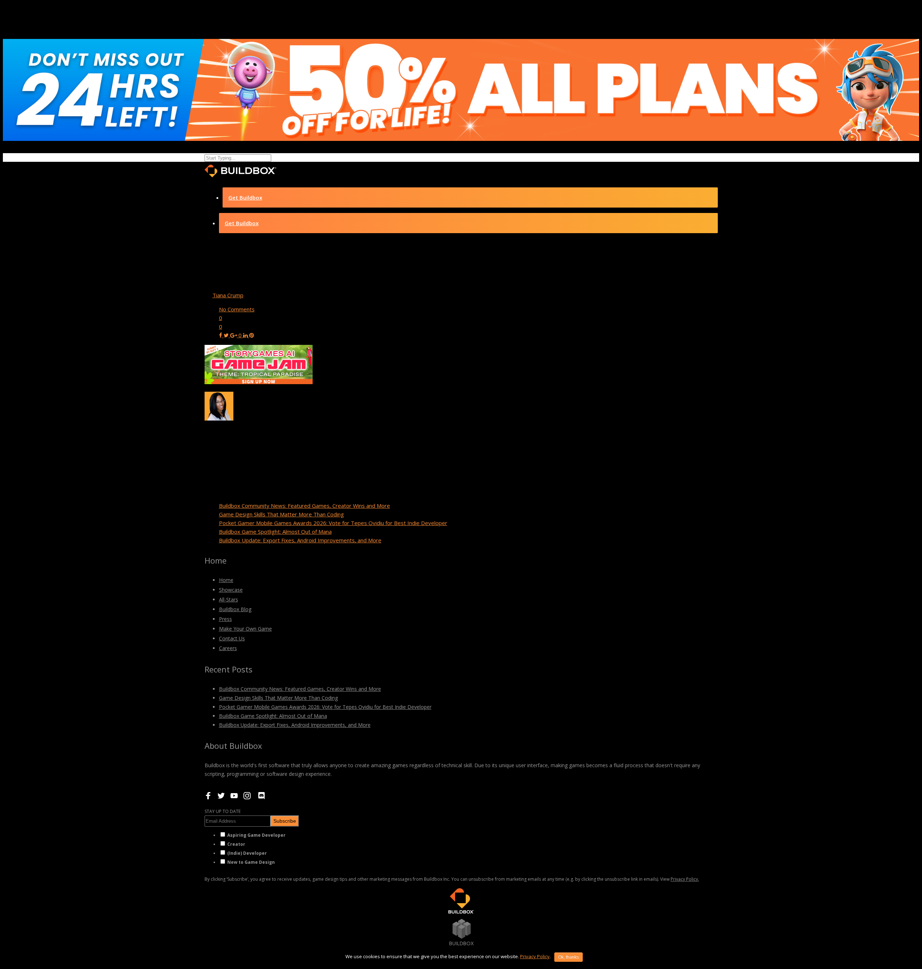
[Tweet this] (227, 335)
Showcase (231, 589)
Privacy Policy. (685, 879)
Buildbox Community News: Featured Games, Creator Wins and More (304, 505)
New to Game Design (251, 862)
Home (226, 580)
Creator (236, 844)
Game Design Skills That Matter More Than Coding (281, 514)
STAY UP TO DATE (223, 811)
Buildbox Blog (235, 609)
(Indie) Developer (247, 853)
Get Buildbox (245, 197)
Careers (228, 648)
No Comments (237, 309)
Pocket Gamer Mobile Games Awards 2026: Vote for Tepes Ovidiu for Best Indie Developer (333, 522)
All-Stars (228, 599)
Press (225, 618)
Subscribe (284, 821)
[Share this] (221, 335)
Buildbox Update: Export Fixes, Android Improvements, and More (300, 540)
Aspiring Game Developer (256, 835)
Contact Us (232, 638)
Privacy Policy (535, 956)
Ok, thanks (568, 957)
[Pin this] (251, 335)
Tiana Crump (227, 295)
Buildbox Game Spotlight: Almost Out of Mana (275, 531)
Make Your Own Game (245, 628)
